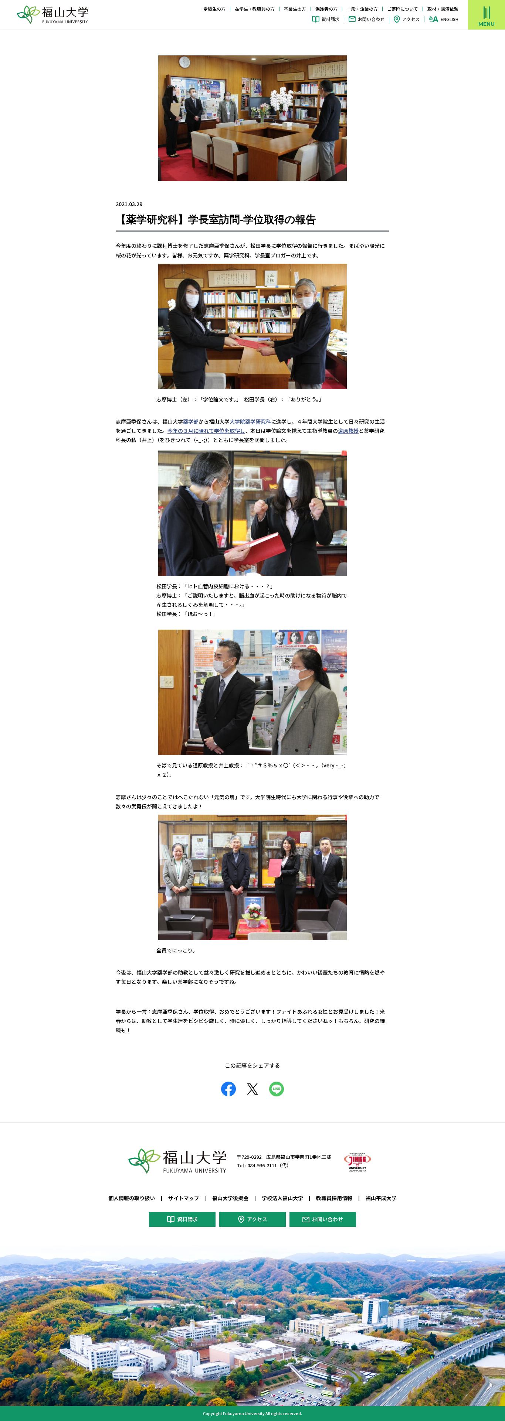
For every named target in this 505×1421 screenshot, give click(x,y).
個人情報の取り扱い (131, 1198)
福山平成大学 (381, 1198)
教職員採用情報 (334, 1198)
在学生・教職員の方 (255, 9)
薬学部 (191, 421)
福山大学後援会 (230, 1198)
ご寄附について (402, 9)
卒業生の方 (295, 9)
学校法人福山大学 (282, 1198)
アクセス (411, 19)
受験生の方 (214, 9)
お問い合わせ (371, 19)
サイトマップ (183, 1198)
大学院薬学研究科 (250, 421)
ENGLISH (449, 19)
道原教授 (348, 430)
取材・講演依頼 (442, 9)
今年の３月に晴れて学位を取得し (206, 430)
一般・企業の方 (362, 9)
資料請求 (330, 19)
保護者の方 (326, 9)
